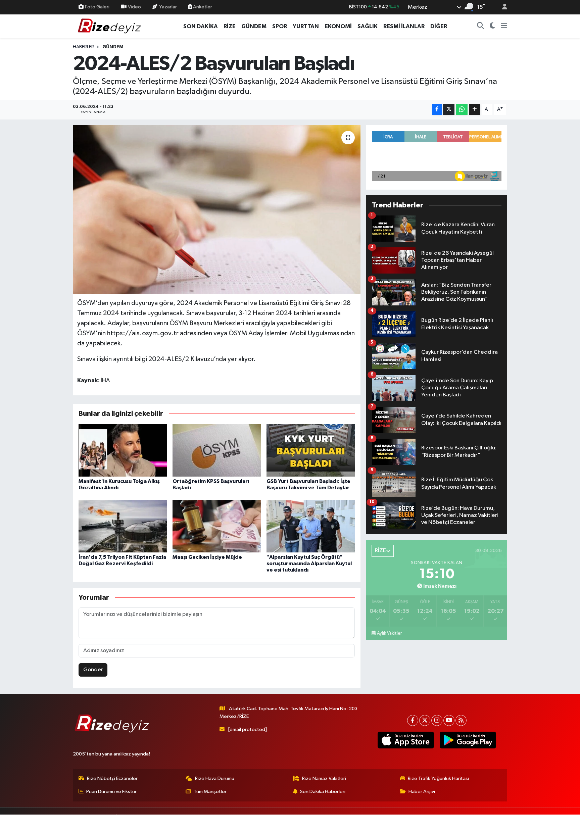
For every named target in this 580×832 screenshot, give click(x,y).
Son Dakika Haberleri (322, 791)
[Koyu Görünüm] (492, 26)
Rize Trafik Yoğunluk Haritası (438, 778)
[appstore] (405, 740)
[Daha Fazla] (474, 109)
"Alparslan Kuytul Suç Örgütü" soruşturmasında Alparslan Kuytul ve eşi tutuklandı (309, 563)
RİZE (230, 26)
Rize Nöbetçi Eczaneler (112, 778)
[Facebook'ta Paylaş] (437, 109)
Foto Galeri (97, 6)
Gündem (112, 47)
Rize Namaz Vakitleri (324, 778)
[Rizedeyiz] (110, 26)
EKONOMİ (338, 26)
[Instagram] (436, 720)
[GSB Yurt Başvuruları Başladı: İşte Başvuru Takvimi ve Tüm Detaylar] (311, 450)
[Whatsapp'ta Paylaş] (462, 109)
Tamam (501, 822)
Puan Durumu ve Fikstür (111, 791)
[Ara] (480, 26)
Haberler (83, 47)
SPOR (279, 26)
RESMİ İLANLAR (404, 26)
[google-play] (467, 740)
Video (134, 6)
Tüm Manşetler (210, 791)
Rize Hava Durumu (214, 778)
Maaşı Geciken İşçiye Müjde (207, 557)
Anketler (202, 6)
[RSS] (461, 720)
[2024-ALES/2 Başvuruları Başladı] (216, 209)
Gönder (93, 670)
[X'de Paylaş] (448, 109)
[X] (424, 720)
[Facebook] (412, 720)
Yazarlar (168, 6)
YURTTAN (306, 26)
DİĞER (438, 26)
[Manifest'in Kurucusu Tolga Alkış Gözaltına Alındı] (123, 450)
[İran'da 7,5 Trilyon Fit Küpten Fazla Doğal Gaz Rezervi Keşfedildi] (123, 526)
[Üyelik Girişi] (501, 7)
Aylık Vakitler (389, 633)
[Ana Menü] (504, 26)
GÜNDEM (254, 26)
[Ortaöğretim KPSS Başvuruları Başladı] (217, 450)
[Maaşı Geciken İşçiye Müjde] (217, 526)
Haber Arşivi (421, 791)
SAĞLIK (367, 26)
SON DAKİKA (200, 26)
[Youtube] (448, 720)
